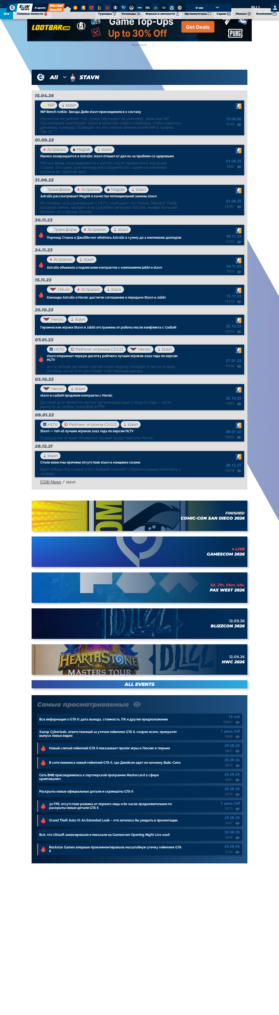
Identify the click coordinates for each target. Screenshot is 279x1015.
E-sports (40, 7)
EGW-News (50, 482)
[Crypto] (75, 8)
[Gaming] (67, 8)
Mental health (56, 8)
